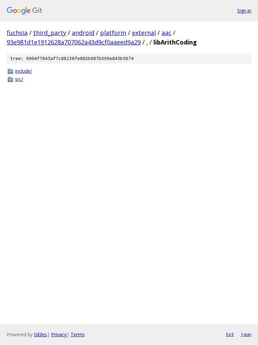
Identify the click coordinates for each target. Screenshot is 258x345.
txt (230, 334)
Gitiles (40, 334)
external (144, 33)
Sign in (244, 10)
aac (166, 33)
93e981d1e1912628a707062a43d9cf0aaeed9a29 (74, 42)
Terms (78, 334)
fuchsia (17, 33)
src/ (19, 79)
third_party (49, 33)
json (246, 334)
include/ (23, 71)
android (83, 33)
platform (113, 33)
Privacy (59, 334)
